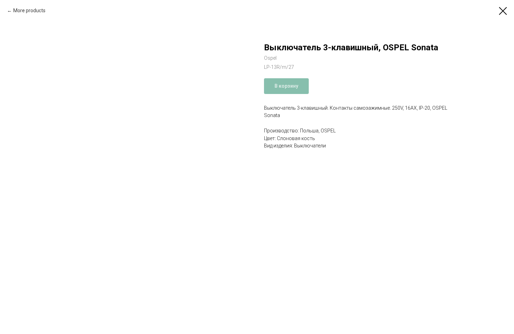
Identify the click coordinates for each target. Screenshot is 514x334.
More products (29, 10)
